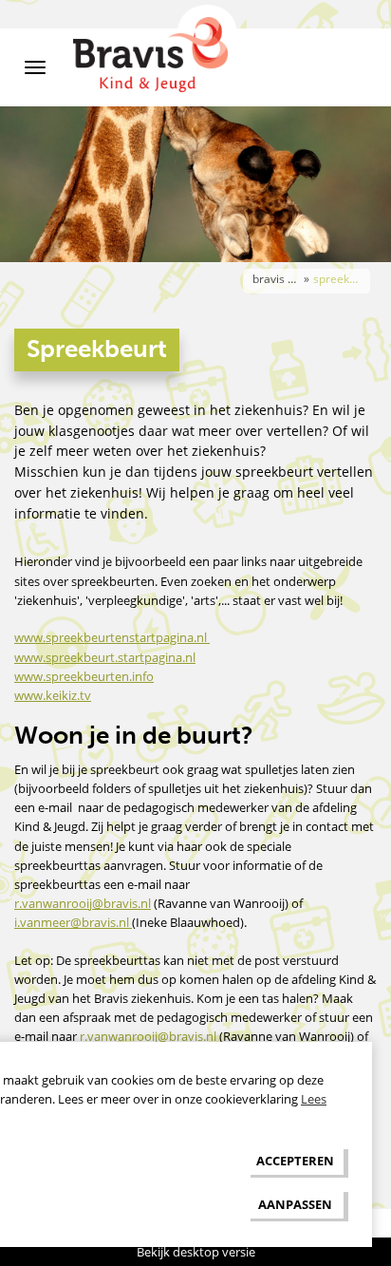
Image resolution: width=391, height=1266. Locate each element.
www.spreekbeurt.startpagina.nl (105, 657)
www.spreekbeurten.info (84, 676)
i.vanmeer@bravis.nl (73, 922)
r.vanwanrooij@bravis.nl (82, 903)
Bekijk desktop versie (196, 1251)
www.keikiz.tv (52, 695)
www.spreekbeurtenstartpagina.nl (112, 637)
